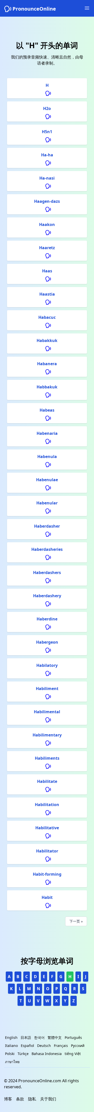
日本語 (26, 1037)
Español (27, 1045)
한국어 (39, 1037)
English (11, 1037)
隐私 (32, 1099)
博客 (8, 1099)
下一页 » (76, 921)
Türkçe (23, 1053)
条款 (20, 1099)
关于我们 (48, 1099)
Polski (10, 1053)
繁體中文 (55, 1037)
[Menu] (87, 8)
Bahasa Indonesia (47, 1053)
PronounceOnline (34, 8)
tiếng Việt (73, 1053)
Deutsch (44, 1045)
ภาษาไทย (12, 1061)
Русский (77, 1045)
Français (61, 1045)
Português (73, 1037)
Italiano (11, 1045)
